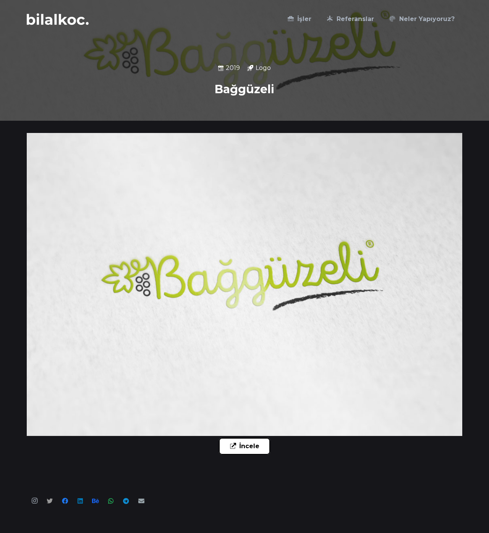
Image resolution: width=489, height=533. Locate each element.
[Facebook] (65, 501)
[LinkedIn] (80, 501)
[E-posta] (141, 501)
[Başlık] (49, 501)
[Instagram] (34, 501)
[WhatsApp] (110, 501)
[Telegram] (126, 501)
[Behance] (95, 501)
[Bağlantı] (58, 19)
